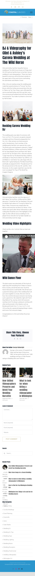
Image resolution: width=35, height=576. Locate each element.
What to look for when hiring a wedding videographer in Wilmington (25, 388)
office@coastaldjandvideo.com (17, 4)
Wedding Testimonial (9, 551)
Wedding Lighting (8, 539)
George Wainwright (18, 347)
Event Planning (7, 513)
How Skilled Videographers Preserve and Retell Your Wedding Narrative (9, 388)
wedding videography (9, 554)
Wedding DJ (7, 528)
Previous (24, 17)
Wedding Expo (7, 536)
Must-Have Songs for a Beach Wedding (20, 472)
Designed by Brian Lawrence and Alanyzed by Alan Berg (17, 564)
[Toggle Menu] (31, 12)
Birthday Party (7, 506)
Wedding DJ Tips (8, 532)
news (5, 521)
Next (29, 17)
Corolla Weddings (8, 509)
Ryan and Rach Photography (10, 137)
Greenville (6, 517)
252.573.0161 (19, 2)
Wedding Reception (9, 547)
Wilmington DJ (7, 558)
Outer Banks (7, 524)
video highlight (15, 229)
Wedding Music (8, 543)
